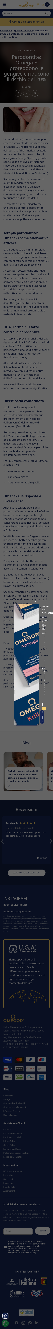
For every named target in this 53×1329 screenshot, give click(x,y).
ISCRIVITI (44, 709)
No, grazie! (42, 717)
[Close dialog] (36, 601)
